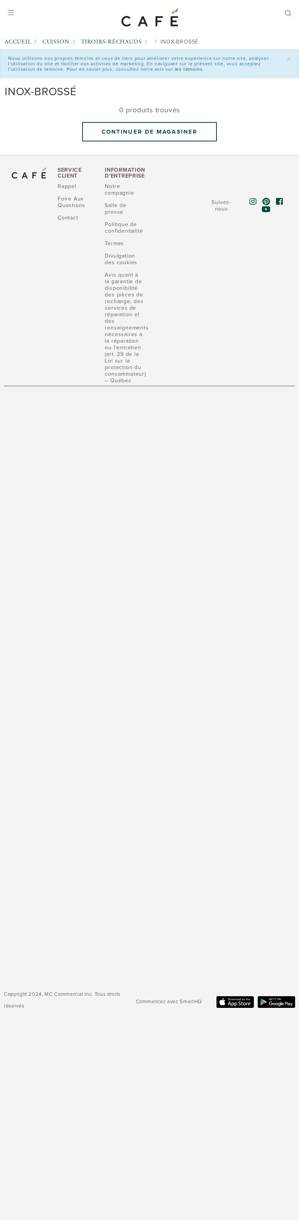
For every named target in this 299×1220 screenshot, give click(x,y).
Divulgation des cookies (121, 259)
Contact (68, 217)
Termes (114, 243)
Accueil (18, 41)
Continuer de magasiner (149, 131)
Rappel (67, 186)
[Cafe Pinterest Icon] (266, 202)
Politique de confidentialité (124, 227)
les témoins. (189, 69)
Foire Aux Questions (71, 202)
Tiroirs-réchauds (111, 41)
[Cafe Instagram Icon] (253, 202)
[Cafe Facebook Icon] (279, 202)
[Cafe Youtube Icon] (266, 209)
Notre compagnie (119, 189)
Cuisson (56, 41)
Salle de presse (115, 208)
